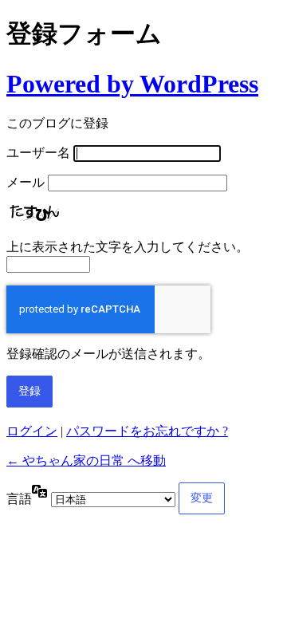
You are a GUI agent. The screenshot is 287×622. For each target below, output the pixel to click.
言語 (19, 499)
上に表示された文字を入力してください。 (127, 247)
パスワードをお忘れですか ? (147, 431)
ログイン (31, 431)
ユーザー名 (38, 152)
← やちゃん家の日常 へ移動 (86, 460)
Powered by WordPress (132, 83)
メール (25, 182)
